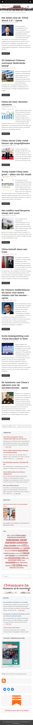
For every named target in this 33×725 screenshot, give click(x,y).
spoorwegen (12, 560)
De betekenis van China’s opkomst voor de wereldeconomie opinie (15, 385)
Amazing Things (9, 721)
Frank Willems (6, 145)
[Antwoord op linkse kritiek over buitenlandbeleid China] (9, 514)
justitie (7, 555)
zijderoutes (13, 567)
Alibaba (18, 535)
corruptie (12, 545)
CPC (24, 545)
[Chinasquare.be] (16, 7)
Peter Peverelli (6, 22)
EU (6, 550)
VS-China (17, 565)
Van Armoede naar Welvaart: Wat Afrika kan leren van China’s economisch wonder (16, 615)
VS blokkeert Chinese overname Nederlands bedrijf (13, 63)
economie (15, 548)
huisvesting (17, 553)
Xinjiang (25, 565)
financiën (14, 550)
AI (15, 535)
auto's (23, 535)
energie (27, 548)
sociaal (27, 558)
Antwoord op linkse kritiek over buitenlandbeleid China (15, 505)
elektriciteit (22, 548)
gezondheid (23, 550)
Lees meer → (6, 53)
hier (5, 674)
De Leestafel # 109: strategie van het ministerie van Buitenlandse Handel (16, 524)
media (6, 558)
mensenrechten (14, 558)
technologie (10, 562)
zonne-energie (20, 567)
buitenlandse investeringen (16, 542)
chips (6, 545)
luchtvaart (17, 555)
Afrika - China (10, 535)
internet (26, 553)
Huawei (12, 553)
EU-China (9, 550)
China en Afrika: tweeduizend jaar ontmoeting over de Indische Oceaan (15, 451)
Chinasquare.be (25, 721)
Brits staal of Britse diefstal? (11, 485)
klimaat (11, 555)
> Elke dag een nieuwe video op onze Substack (17, 710)
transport (8, 565)
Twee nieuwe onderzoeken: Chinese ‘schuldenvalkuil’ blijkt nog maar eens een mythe (14, 438)
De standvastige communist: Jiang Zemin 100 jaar (15, 463)
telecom (17, 562)
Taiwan (23, 560)
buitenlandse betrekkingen (16, 537)
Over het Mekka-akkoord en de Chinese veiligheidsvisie (14, 473)
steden (19, 560)
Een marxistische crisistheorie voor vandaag (15, 602)
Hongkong (7, 553)
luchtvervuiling (23, 555)
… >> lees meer (7, 447)
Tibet (21, 562)
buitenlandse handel (16, 539)
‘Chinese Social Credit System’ (11, 627)
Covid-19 (19, 545)
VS (11, 565)
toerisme (25, 562)
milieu (23, 558)
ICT (21, 553)
